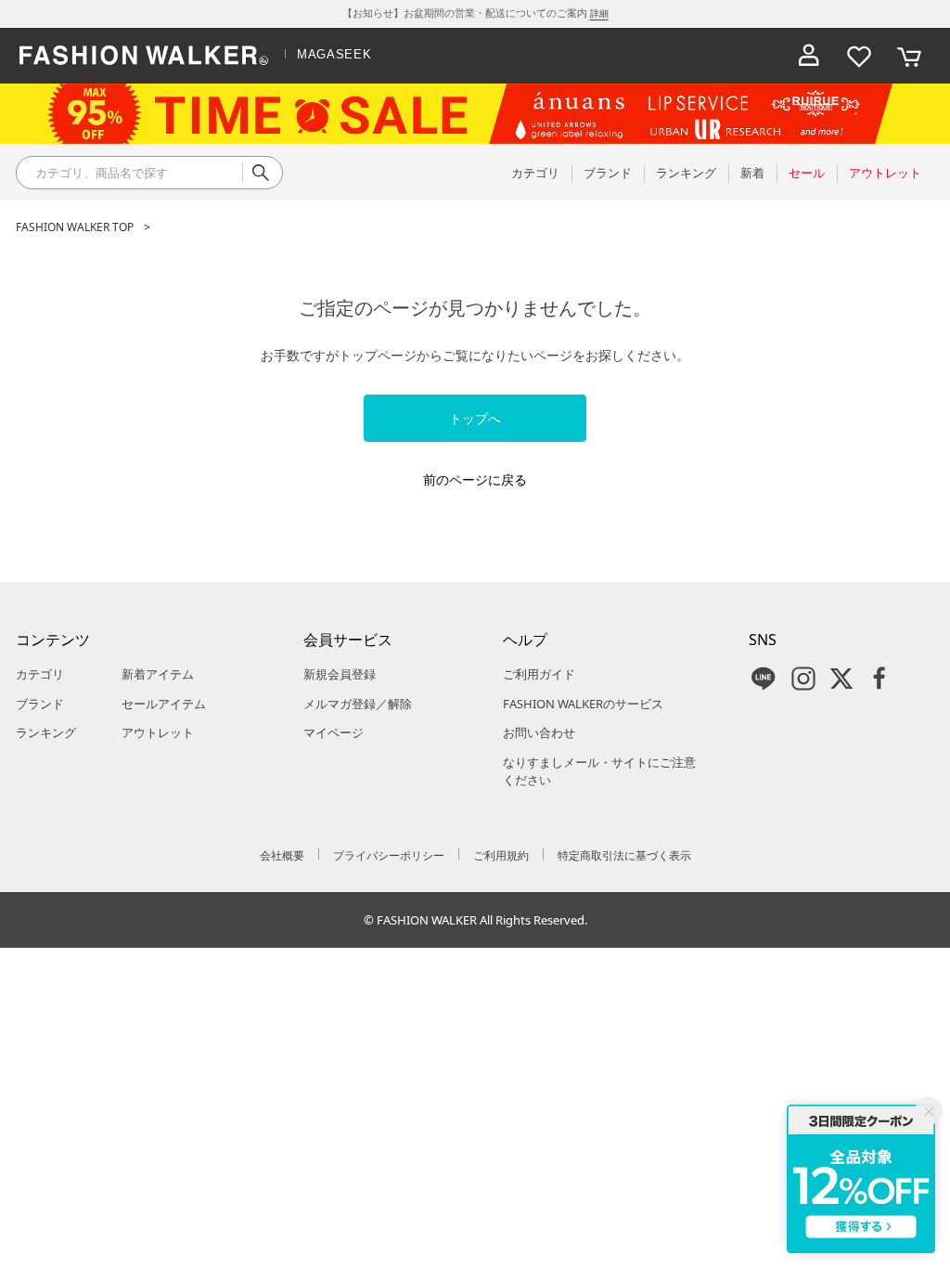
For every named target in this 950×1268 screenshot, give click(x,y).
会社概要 (282, 855)
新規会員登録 (339, 674)
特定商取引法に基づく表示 (624, 855)
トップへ (475, 418)
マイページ (333, 732)
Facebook (879, 679)
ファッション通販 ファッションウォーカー (143, 56)
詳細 (599, 12)
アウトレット (158, 732)
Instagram (803, 679)
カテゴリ (40, 674)
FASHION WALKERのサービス (583, 703)
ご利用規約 (501, 855)
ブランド (40, 703)
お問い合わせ (539, 732)
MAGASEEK (334, 54)
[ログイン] (809, 56)
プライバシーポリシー (388, 855)
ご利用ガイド (539, 674)
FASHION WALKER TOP (75, 227)
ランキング (46, 732)
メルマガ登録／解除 (357, 703)
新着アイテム (158, 674)
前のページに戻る (475, 479)
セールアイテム (164, 703)
